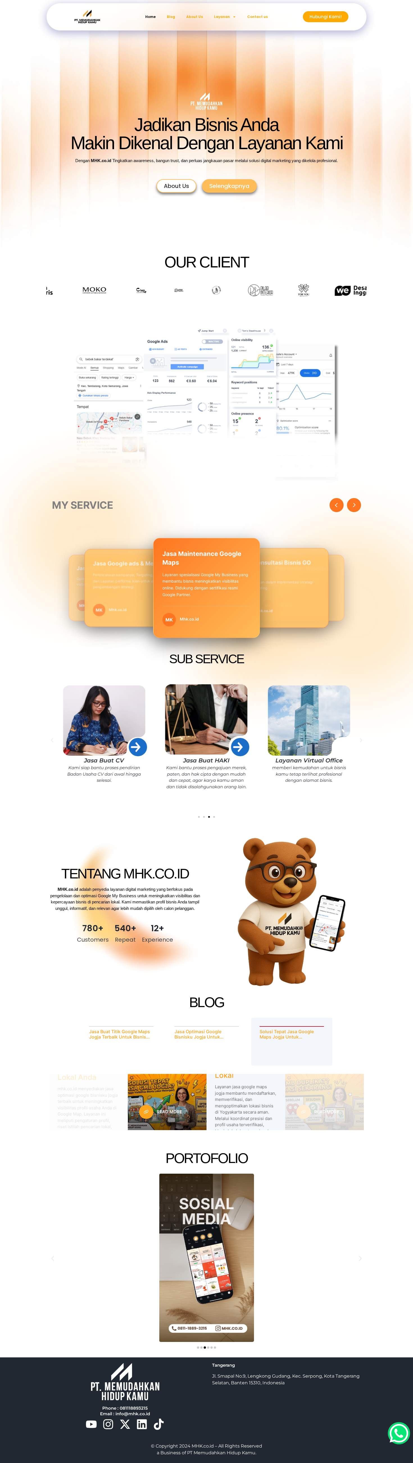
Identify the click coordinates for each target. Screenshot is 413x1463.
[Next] (354, 505)
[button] (52, 740)
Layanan (222, 16)
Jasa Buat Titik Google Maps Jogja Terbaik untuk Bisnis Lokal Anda (119, 1034)
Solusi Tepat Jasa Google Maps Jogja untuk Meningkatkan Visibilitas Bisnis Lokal (287, 1034)
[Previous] (337, 505)
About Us (194, 16)
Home (150, 16)
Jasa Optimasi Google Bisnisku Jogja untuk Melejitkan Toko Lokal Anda (203, 1034)
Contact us (257, 16)
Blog (171, 16)
